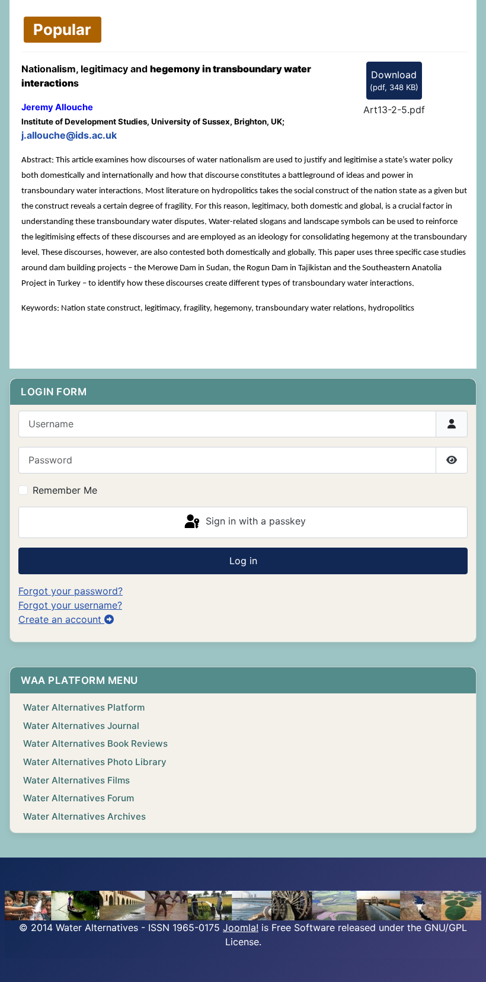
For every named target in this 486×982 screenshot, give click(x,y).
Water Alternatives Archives (84, 816)
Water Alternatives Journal (81, 725)
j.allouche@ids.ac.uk (69, 135)
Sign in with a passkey (254, 521)
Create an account (61, 619)
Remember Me (65, 490)
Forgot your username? (70, 605)
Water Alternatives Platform (84, 707)
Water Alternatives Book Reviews (95, 743)
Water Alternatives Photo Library (95, 761)
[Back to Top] (465, 960)
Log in (243, 561)
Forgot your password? (70, 591)
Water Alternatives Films (76, 780)
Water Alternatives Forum (78, 798)
